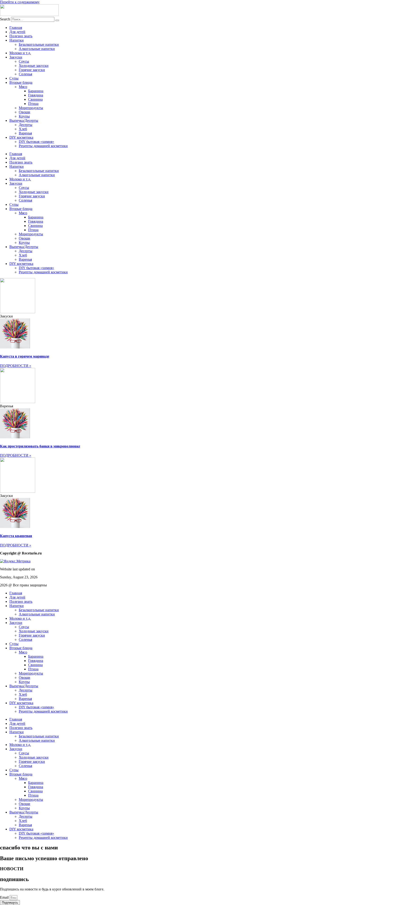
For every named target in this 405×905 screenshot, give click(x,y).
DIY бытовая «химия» (36, 142)
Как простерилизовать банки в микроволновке (40, 446)
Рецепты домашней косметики (43, 146)
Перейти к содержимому (20, 2)
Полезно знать (20, 36)
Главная (15, 28)
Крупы (24, 116)
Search (5, 19)
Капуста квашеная (16, 536)
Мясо (23, 87)
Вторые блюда (20, 82)
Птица (33, 104)
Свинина (35, 99)
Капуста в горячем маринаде (24, 356)
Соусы (24, 61)
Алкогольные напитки (37, 49)
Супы (14, 78)
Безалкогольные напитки (39, 44)
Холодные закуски (34, 66)
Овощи (24, 112)
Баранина (35, 91)
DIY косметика (21, 137)
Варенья (25, 133)
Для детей (17, 32)
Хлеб (23, 129)
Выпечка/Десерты (23, 120)
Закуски (15, 57)
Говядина (35, 95)
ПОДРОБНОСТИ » (15, 366)
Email (5, 897)
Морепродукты (31, 108)
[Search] (57, 20)
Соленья (25, 74)
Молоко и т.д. (20, 53)
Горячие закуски (32, 70)
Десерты (25, 125)
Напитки (16, 40)
